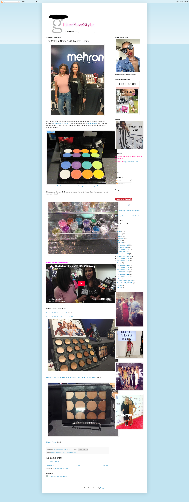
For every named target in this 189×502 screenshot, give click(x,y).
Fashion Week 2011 (123, 276)
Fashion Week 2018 (123, 272)
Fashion (119, 234)
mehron (64, 452)
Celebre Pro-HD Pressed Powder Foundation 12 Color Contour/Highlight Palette (71, 377)
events (119, 240)
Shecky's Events (122, 252)
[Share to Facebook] (85, 450)
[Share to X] (83, 450)
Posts (119, 180)
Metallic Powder (51, 442)
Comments (121, 184)
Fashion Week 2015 (123, 265)
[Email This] (79, 450)
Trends (119, 236)
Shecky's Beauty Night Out (125, 281)
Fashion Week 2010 (123, 245)
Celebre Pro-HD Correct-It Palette (56, 313)
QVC (118, 278)
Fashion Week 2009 (123, 254)
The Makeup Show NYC (60, 123)
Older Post (105, 465)
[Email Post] (75, 449)
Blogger (102, 488)
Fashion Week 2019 (123, 267)
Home (78, 465)
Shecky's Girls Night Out (124, 256)
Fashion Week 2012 (123, 274)
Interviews (58, 452)
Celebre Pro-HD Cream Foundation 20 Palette (60, 317)
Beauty (53, 452)
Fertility (119, 263)
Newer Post (50, 465)
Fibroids (119, 285)
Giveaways (120, 238)
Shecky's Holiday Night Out (125, 283)
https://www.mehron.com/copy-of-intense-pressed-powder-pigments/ (77, 186)
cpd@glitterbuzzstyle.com (130, 162)
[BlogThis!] (81, 450)
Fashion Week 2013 (123, 260)
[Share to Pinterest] (87, 450)
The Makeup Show (71, 452)
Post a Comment (54, 461)
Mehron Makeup (92, 123)
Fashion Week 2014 (123, 249)
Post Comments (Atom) (61, 468)
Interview (119, 287)
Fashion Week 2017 (123, 258)
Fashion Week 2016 (123, 269)
